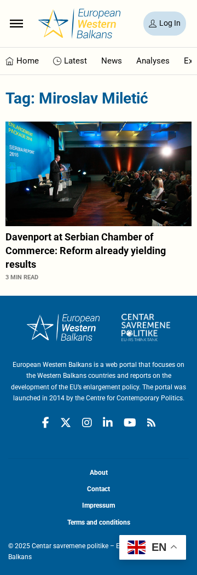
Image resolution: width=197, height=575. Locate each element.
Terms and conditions (98, 522)
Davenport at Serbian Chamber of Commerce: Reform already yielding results (85, 250)
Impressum (98, 505)
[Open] (16, 23)
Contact (98, 489)
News (111, 61)
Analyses (153, 61)
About (99, 472)
